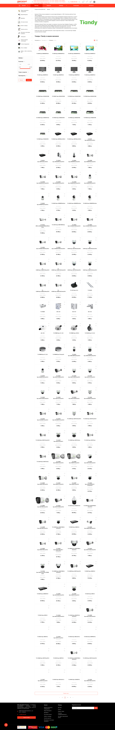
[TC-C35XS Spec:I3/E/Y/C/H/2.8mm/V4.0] (90, 455)
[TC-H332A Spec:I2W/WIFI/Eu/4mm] (74, 197)
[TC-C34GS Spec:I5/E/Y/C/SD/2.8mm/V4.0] (90, 542)
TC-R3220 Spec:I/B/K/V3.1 (74, 527)
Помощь (61, 5)
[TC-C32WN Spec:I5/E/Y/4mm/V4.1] (74, 565)
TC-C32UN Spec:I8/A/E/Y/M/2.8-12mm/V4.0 (74, 659)
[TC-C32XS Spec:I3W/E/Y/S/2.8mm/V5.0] (90, 263)
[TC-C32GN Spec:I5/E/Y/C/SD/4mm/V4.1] (74, 391)
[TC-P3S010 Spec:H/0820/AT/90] (58, 111)
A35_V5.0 (74, 311)
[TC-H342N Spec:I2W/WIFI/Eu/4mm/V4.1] (90, 176)
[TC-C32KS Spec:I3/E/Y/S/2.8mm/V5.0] (74, 263)
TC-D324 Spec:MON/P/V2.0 (74, 74)
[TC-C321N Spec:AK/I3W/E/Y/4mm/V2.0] (42, 412)
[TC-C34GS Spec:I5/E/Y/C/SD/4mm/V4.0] (58, 370)
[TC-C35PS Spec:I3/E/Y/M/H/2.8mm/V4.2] (58, 588)
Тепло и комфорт (24, 47)
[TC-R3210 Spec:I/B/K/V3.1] (42, 630)
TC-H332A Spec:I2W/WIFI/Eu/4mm (74, 203)
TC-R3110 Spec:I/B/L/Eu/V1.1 (74, 636)
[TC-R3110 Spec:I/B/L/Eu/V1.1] (74, 630)
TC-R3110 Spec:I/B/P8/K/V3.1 (90, 636)
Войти (96, 1)
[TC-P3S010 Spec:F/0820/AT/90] (90, 111)
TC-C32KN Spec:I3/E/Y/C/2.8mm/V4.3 (58, 398)
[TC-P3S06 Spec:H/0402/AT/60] (74, 111)
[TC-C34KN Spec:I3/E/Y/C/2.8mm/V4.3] (90, 370)
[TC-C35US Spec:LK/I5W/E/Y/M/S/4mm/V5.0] (42, 241)
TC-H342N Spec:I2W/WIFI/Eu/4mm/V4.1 (90, 182)
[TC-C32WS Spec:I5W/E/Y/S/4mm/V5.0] (42, 284)
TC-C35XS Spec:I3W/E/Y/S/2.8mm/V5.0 (90, 248)
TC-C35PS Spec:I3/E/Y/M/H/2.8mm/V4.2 (58, 594)
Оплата (59, 709)
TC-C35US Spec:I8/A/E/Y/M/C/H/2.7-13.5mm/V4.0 (58, 549)
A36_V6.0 (58, 311)
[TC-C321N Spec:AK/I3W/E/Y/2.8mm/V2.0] (58, 412)
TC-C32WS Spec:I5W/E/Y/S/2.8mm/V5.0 (58, 291)
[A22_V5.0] (42, 327)
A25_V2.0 (90, 311)
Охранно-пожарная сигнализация (24, 40)
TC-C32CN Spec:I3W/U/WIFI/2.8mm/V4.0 (58, 161)
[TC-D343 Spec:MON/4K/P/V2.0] (74, 47)
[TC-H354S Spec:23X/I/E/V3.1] (74, 673)
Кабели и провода (24, 25)
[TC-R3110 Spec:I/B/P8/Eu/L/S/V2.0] (58, 133)
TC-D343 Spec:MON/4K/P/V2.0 (74, 53)
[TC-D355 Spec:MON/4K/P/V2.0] (42, 47)
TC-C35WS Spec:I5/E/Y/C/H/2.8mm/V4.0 (89, 616)
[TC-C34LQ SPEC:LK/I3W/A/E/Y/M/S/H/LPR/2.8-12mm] (42, 219)
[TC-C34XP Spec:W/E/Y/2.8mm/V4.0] (42, 673)
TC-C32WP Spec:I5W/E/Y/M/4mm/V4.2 (42, 549)
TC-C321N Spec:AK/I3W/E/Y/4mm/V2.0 (42, 419)
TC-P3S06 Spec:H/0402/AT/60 (74, 117)
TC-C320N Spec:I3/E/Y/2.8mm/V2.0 (74, 418)
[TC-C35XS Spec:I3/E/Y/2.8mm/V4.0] (90, 652)
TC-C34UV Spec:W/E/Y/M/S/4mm (58, 224)
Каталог (24, 5)
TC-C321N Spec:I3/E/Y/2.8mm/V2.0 (42, 440)
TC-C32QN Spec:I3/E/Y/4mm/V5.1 (42, 658)
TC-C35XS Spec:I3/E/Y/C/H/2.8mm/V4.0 (89, 462)
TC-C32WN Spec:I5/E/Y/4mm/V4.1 (74, 571)
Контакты (91, 5)
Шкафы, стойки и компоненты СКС (26, 52)
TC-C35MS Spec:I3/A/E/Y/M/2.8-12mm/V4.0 (74, 549)
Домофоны (23, 18)
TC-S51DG (90, 290)
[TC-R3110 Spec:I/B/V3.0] (42, 609)
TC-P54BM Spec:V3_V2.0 (43, 354)
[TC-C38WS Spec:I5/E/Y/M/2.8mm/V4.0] (42, 499)
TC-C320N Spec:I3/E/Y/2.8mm (74, 440)
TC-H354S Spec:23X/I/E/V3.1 (74, 679)
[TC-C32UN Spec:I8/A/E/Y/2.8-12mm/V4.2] (74, 609)
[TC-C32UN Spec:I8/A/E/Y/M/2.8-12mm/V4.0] (74, 652)
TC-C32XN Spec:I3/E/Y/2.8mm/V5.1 (58, 441)
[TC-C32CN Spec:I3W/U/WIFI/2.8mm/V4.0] (58, 154)
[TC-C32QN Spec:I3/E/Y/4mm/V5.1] (42, 652)
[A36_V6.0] (58, 305)
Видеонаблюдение (24, 14)
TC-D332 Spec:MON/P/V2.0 (42, 74)
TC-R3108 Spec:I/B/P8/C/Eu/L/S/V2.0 (90, 140)
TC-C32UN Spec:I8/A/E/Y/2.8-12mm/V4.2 (74, 616)
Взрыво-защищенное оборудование (24, 11)
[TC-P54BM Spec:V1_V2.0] (58, 327)
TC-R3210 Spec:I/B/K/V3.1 (42, 636)
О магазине (76, 5)
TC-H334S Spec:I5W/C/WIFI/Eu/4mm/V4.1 (74, 355)
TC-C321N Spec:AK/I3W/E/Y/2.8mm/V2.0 (58, 419)
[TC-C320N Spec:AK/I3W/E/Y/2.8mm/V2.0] (90, 391)
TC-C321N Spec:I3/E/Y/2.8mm (43, 461)
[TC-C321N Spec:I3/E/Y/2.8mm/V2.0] (42, 434)
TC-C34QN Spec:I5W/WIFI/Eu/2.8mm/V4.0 (43, 182)
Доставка (60, 707)
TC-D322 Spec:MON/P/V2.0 (89, 74)
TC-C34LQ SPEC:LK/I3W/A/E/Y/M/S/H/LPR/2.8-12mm (42, 226)
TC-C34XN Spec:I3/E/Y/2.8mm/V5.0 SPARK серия (42, 572)
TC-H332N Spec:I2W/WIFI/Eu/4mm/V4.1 (42, 376)
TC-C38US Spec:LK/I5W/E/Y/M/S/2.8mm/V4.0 (90, 225)
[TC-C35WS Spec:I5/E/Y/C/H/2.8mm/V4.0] (90, 609)
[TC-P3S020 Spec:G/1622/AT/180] (74, 90)
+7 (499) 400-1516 (73, 1)
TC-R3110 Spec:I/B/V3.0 (42, 615)
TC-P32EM (42, 311)
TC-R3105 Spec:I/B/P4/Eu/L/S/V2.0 (74, 139)
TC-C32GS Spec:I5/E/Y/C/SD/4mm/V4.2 (58, 506)
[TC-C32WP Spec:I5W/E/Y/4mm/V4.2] (74, 477)
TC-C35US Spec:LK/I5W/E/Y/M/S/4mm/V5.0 (42, 248)
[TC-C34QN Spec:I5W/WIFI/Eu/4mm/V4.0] (90, 154)
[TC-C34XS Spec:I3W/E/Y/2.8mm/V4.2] (58, 477)
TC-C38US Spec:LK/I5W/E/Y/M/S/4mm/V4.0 (74, 225)
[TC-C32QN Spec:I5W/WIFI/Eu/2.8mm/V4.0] (74, 176)
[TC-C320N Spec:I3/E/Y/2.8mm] (74, 434)
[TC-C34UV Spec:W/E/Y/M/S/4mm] (58, 219)
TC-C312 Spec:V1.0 (74, 290)
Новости (49, 5)
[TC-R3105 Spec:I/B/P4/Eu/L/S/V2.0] (74, 133)
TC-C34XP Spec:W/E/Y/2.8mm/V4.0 (42, 680)
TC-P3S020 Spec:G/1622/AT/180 (74, 96)
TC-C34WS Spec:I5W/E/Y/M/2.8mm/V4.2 (89, 528)
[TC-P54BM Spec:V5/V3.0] (74, 327)
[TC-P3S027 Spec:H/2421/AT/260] (58, 90)
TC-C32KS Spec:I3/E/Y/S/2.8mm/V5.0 (74, 269)
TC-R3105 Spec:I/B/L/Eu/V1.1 (58, 679)
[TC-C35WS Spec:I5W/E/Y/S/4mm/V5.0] (42, 263)
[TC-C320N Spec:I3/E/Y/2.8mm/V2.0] (74, 412)
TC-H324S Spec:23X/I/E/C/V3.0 (74, 505)
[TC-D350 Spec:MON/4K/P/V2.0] (58, 47)
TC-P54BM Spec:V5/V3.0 (74, 333)
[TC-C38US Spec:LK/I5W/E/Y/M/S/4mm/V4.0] (74, 219)
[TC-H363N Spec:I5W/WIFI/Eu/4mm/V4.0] (74, 154)
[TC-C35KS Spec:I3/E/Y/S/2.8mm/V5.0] (74, 241)
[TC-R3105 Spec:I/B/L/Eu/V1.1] (58, 673)
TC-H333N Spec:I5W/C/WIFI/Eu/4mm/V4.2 (90, 355)
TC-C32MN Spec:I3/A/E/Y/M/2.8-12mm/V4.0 (58, 572)
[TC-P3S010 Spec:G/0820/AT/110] (42, 111)
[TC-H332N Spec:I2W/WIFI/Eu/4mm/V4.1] (42, 370)
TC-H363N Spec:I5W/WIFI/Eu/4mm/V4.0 (74, 161)
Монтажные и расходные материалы (25, 33)
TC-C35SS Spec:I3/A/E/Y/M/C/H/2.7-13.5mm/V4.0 (90, 484)
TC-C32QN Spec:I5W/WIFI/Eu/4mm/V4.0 (58, 182)
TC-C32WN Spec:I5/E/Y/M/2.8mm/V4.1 (42, 528)
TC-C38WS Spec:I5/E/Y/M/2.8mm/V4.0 (42, 506)
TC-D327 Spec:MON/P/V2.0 (58, 74)
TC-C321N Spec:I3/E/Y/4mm (89, 440)
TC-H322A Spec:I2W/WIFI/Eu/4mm (90, 203)
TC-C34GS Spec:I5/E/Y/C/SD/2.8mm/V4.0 (90, 549)
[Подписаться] (96, 708)
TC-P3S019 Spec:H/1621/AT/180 (89, 96)
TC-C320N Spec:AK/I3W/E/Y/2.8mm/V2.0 (90, 398)
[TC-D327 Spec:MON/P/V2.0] (58, 69)
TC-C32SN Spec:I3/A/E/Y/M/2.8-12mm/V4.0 (58, 528)
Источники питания (48, 714)
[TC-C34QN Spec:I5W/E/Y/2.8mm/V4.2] (58, 455)
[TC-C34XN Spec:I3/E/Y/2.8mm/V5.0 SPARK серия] (42, 565)
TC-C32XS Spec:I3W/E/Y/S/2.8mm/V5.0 (90, 269)
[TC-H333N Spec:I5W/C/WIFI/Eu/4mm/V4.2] (90, 348)
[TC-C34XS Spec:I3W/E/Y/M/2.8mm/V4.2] (90, 673)
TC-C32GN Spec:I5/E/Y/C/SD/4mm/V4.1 (74, 398)
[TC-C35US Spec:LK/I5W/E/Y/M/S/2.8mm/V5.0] (58, 241)
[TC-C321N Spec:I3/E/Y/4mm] (90, 434)
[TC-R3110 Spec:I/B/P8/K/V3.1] (90, 630)
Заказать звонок (26, 717)
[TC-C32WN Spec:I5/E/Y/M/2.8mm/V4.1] (42, 521)
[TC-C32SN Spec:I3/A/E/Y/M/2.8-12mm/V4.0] (58, 521)
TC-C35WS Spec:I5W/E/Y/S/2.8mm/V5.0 (58, 269)
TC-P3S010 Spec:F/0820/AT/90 (90, 117)
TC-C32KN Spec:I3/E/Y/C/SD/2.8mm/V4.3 (42, 398)
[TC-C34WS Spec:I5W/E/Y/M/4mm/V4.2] (42, 477)
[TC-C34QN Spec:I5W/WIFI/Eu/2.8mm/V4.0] (42, 176)
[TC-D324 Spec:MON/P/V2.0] (74, 69)
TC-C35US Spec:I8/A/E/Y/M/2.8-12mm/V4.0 (90, 506)
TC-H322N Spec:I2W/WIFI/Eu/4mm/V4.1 (42, 204)
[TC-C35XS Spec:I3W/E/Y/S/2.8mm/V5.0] (90, 241)
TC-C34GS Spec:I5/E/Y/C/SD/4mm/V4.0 (58, 376)
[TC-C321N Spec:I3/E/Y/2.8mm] (42, 455)
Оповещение (23, 36)
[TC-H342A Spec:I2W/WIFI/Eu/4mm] (58, 197)
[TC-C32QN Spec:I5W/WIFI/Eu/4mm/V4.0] (58, 176)
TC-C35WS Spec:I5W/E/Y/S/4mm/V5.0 (42, 269)
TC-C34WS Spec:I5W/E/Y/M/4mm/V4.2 (42, 484)
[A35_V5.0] (74, 305)
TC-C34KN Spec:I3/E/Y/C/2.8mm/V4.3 (90, 376)
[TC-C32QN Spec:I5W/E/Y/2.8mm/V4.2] (74, 455)
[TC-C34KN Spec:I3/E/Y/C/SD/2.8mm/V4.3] (74, 370)
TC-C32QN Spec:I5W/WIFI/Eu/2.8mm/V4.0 (74, 182)
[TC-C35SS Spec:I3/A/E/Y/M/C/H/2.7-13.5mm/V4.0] (90, 477)
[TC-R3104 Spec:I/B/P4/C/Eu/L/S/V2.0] (42, 154)
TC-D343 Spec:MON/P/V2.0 (89, 53)
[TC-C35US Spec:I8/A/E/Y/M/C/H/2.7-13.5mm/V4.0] (58, 542)
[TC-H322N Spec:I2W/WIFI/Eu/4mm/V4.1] (42, 197)
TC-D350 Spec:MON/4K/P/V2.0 (58, 53)
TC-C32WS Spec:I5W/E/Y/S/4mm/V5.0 (42, 291)
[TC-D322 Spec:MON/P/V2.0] (90, 69)
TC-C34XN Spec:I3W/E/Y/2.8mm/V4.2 (74, 594)
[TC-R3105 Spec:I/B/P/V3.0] (58, 652)
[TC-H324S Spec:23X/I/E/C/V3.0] (74, 499)
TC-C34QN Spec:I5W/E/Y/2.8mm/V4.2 (58, 462)
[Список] (97, 40)
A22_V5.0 (43, 333)
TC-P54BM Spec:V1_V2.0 (58, 333)
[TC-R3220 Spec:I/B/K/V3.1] (74, 521)
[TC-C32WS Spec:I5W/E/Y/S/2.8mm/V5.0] (58, 284)
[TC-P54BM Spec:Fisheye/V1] (58, 348)
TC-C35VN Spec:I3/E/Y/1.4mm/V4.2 (58, 637)
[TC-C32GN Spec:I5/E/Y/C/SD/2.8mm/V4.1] (58, 609)
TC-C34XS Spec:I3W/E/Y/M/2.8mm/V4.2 (89, 680)
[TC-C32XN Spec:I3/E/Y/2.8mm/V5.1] (58, 434)
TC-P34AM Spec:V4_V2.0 (90, 333)
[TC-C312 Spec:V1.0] (74, 284)
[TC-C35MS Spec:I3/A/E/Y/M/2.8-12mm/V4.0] (74, 542)
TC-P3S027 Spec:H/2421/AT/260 (58, 96)
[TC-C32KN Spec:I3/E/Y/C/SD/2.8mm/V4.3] (42, 391)
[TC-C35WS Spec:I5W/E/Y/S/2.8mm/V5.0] (58, 263)
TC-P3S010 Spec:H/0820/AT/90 (58, 117)
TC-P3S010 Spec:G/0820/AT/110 (42, 117)
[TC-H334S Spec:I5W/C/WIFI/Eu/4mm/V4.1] (74, 348)
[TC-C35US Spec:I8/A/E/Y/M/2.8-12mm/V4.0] (90, 499)
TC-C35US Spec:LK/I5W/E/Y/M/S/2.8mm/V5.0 (58, 248)
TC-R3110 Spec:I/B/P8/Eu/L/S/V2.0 (58, 139)
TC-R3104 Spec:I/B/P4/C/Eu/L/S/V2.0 (42, 161)
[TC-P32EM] (42, 305)
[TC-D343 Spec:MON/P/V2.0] (90, 47)
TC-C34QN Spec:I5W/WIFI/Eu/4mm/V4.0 (90, 161)
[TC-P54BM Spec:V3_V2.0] (42, 348)
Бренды (36, 5)
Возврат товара (61, 711)
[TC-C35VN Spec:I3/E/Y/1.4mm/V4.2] (58, 630)
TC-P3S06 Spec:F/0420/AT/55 (42, 139)
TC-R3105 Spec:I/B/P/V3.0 (58, 658)
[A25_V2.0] (90, 305)
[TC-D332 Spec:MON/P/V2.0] (42, 69)
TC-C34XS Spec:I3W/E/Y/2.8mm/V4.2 (58, 484)
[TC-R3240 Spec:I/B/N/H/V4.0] (42, 588)
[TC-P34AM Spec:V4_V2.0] (90, 327)
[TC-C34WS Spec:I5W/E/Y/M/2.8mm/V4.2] (90, 521)
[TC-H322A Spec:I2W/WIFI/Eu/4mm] (90, 197)
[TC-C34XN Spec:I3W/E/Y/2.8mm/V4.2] (74, 588)
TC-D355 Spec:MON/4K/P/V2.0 (43, 53)
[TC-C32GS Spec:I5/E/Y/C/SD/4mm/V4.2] (58, 499)
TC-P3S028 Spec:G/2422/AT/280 (42, 96)
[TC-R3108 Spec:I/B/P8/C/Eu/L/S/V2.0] (90, 133)
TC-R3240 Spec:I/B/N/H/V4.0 (42, 593)
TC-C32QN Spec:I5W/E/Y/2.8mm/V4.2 (74, 462)
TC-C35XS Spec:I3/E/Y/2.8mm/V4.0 (90, 658)
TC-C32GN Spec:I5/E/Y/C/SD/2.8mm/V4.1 (58, 616)
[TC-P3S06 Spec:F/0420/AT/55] (42, 133)
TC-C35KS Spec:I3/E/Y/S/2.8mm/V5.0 (74, 248)
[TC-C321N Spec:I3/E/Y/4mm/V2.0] (90, 412)
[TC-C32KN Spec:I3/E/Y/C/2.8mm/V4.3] (58, 391)
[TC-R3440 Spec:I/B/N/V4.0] (90, 565)
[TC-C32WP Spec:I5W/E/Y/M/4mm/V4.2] (42, 542)
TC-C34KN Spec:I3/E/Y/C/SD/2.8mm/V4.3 (74, 376)
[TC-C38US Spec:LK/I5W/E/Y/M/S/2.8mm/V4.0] (90, 219)
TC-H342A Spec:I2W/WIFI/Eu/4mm (58, 203)
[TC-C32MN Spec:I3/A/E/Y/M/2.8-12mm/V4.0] (58, 565)
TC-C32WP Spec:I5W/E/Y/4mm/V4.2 (74, 484)
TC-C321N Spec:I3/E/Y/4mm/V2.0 (89, 418)
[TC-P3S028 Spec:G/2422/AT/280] (42, 90)
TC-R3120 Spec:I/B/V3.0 (90, 593)
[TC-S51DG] (90, 284)
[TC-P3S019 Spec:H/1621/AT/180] (90, 90)
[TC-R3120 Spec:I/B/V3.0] (90, 588)
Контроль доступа (24, 29)
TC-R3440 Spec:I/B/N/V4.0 (90, 571)
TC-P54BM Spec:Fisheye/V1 (58, 354)
